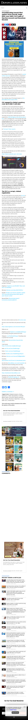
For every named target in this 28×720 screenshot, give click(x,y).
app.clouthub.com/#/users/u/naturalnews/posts (14, 360)
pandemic (20, 397)
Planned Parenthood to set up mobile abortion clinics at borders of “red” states (16, 622)
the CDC (23, 195)
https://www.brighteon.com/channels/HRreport (13, 326)
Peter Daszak (5, 399)
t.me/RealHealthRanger (12, 336)
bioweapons (5, 395)
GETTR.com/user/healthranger (12, 348)
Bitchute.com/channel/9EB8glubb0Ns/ (15, 356)
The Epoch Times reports (9, 129)
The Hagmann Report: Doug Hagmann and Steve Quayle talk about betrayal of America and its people (15, 670)
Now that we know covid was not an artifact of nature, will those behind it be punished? (15, 587)
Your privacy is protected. (7, 421)
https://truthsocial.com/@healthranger (11, 346)
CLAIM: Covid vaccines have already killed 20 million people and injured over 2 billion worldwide (15, 687)
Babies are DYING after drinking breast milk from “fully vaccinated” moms (15, 617)
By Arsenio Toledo (14, 677)
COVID (9, 395)
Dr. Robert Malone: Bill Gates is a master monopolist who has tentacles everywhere (15, 693)
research (22, 399)
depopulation (15, 395)
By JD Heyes (13, 654)
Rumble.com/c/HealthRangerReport (14, 353)
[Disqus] (14, 491)
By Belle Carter (13, 666)
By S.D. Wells (13, 660)
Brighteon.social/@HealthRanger (18, 332)
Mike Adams (10, 22)
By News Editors (13, 630)
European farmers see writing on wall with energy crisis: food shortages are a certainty (15, 641)
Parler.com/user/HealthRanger (12, 351)
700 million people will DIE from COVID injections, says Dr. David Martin (14, 599)
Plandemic (11, 399)
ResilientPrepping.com (13, 377)
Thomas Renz (11, 400)
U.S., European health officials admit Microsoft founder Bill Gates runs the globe (16, 652)
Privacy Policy (13, 709)
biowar (20, 394)
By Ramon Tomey (14, 694)
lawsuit (16, 397)
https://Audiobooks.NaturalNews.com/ (11, 373)
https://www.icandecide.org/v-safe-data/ (12, 154)
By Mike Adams (13, 583)
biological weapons (14, 394)
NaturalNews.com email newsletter (16, 363)
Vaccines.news (22, 320)
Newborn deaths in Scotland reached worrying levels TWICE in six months (16, 604)
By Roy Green (13, 649)
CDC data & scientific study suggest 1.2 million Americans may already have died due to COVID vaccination (16, 628)
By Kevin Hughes (14, 672)
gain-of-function (10, 397)
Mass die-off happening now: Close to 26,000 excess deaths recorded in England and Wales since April (16, 646)
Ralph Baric (17, 399)
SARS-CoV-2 (4, 400)
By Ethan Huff (13, 588)
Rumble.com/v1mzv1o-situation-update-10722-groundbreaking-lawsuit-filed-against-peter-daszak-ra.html (13, 294)
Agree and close (15, 712)
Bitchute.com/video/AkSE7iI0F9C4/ (14, 290)
